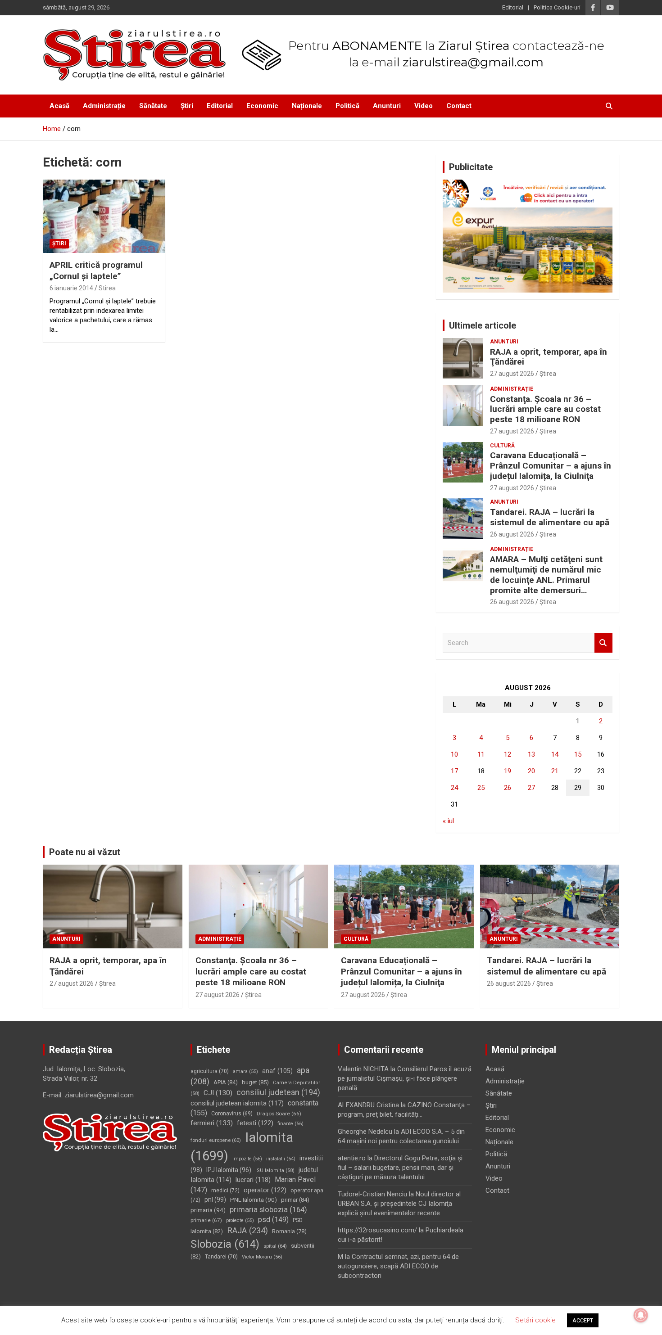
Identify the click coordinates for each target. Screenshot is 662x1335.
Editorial (512, 7)
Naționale (307, 106)
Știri (187, 106)
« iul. (449, 821)
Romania (289, 1231)
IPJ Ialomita (228, 1169)
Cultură (502, 445)
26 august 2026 (512, 534)
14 (554, 754)
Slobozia (224, 1244)
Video (423, 106)
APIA (225, 1082)
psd (273, 1219)
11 (481, 754)
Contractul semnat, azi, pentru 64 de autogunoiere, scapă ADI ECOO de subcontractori (398, 1266)
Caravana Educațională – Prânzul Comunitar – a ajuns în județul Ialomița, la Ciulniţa (550, 465)
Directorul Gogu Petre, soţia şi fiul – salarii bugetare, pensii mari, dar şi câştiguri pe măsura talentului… (400, 1167)
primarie (206, 1220)
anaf (277, 1070)
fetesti (255, 1123)
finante (290, 1124)
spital (275, 1246)
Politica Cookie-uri (557, 7)
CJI (218, 1093)
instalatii (280, 1159)
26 (507, 788)
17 (454, 771)
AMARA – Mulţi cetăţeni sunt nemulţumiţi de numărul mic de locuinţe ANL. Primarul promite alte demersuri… (546, 574)
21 (554, 771)
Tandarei (221, 1257)
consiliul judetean (278, 1092)
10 (454, 754)
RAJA (247, 1231)
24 (454, 788)
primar (295, 1199)
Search (603, 643)
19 (507, 771)
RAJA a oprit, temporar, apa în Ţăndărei (548, 357)
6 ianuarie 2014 (71, 288)
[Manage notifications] (641, 1315)
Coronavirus (232, 1113)
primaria (208, 1209)
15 (577, 754)
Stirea (107, 288)
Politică (347, 106)
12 (507, 754)
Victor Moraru (262, 1257)
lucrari (253, 1180)
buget (255, 1082)
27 (531, 788)
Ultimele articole (482, 325)
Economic (262, 106)
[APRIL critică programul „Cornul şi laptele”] (103, 216)
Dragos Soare (279, 1113)
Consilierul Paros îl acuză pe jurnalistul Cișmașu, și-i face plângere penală (405, 1078)
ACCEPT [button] (582, 1320)
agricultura (209, 1071)
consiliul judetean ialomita (237, 1103)
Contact (459, 106)
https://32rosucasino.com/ (377, 1230)
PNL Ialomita (253, 1199)
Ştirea (548, 373)
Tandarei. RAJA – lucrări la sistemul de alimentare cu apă (549, 517)
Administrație (104, 106)
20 (531, 771)
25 (481, 788)
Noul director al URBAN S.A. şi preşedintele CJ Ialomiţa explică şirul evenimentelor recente (399, 1203)
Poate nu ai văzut (84, 852)
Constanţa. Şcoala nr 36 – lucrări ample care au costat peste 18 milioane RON (545, 409)
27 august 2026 (512, 373)
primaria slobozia (268, 1209)
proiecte (240, 1220)
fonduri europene (215, 1140)
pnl (215, 1199)
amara (245, 1071)
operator (265, 1190)
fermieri (211, 1123)
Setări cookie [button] (535, 1320)
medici (225, 1190)
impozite (247, 1159)
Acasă (59, 106)
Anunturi (387, 106)
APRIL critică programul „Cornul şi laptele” (96, 270)
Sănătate (153, 106)
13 (531, 754)
